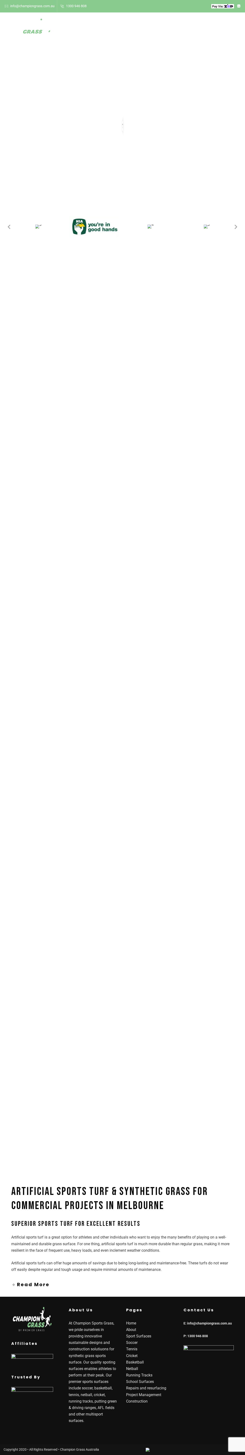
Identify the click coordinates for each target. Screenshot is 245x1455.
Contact (224, 28)
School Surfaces (160, 28)
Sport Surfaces (114, 28)
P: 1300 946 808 (196, 1336)
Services (194, 28)
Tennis (131, 1349)
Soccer (132, 1342)
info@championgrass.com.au (32, 6)
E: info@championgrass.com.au (208, 1323)
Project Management (143, 1394)
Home (64, 28)
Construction (137, 1401)
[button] (9, 226)
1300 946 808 (76, 6)
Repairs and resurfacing (146, 1388)
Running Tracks (139, 1375)
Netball (132, 1368)
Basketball (135, 1362)
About (84, 28)
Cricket (132, 1355)
